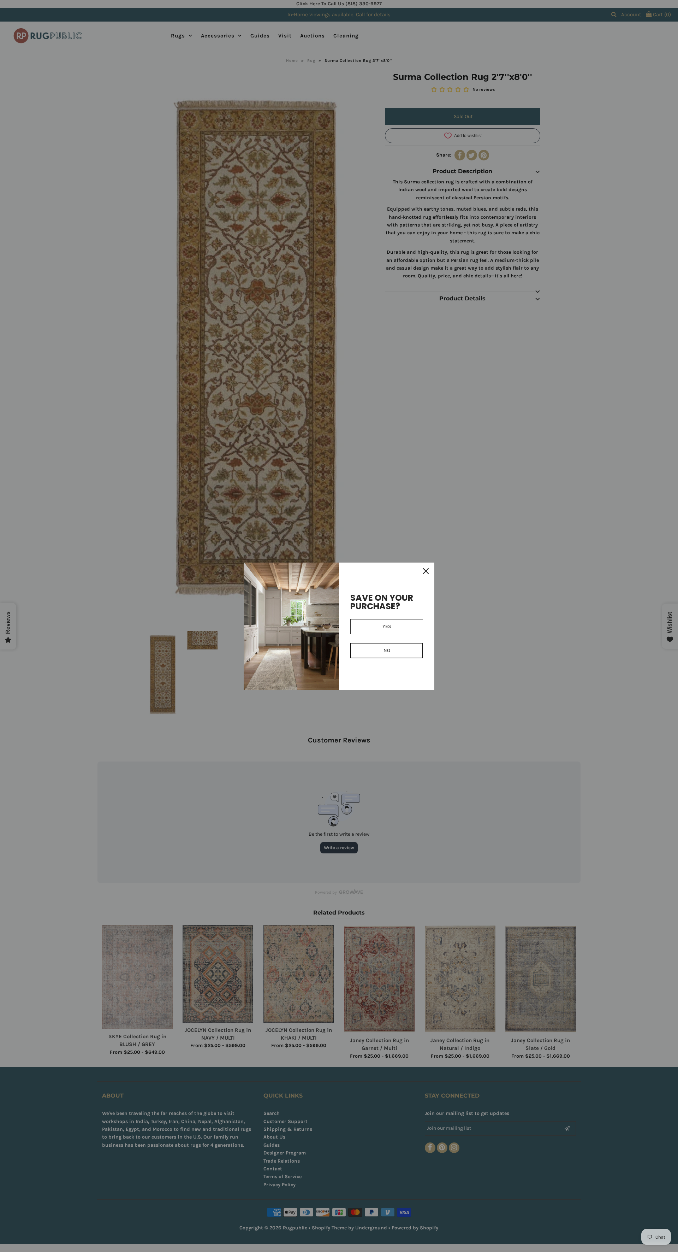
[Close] (425, 571)
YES (386, 626)
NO (386, 650)
